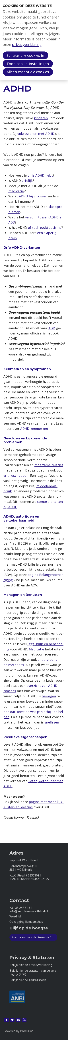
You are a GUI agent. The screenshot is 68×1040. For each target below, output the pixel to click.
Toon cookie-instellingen (28, 63)
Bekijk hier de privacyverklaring (30, 965)
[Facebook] (6, 1020)
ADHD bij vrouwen (33, 196)
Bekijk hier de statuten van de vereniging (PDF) (33, 972)
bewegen (49, 696)
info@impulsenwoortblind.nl (28, 911)
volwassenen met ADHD (35, 133)
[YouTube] (24, 1020)
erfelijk (27, 180)
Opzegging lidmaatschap (26, 921)
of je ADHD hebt (40, 175)
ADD (51, 328)
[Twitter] (12, 1020)
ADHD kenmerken (34, 428)
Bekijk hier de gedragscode (27, 980)
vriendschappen (15, 475)
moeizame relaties (48, 465)
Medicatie (36, 649)
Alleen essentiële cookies (28, 71)
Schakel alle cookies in (25, 55)
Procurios (26, 1031)
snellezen (51, 722)
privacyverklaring (27, 44)
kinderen (41, 118)
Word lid (15, 916)
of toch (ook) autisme (44, 227)
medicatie (16, 191)
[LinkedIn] (18, 1020)
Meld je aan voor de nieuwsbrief (31, 937)
